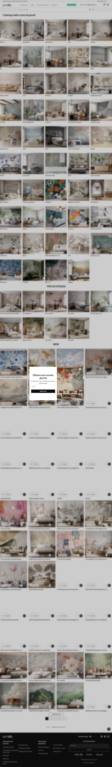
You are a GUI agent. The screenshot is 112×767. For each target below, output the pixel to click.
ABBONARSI (43, 391)
